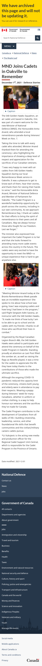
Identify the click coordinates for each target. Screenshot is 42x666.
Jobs (3, 491)
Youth (4, 622)
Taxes (4, 562)
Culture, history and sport (13, 579)
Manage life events (10, 628)
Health (5, 557)
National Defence (21, 53)
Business (6, 546)
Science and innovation (12, 606)
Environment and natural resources (17, 568)
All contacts (7, 509)
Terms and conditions (11, 655)
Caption (11, 111)
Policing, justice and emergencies (16, 584)
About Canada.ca (9, 649)
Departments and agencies (14, 514)
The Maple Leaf (10, 58)
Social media (7, 638)
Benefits (5, 551)
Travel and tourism (10, 540)
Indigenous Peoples (10, 611)
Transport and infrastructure (14, 589)
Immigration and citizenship (14, 535)
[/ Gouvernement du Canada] (16, 30)
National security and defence (15, 573)
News (34, 53)
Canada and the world (11, 595)
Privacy (5, 660)
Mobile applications (10, 644)
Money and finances (11, 600)
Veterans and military (11, 617)
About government (10, 520)
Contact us (6, 480)
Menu (8, 46)
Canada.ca (6, 53)
